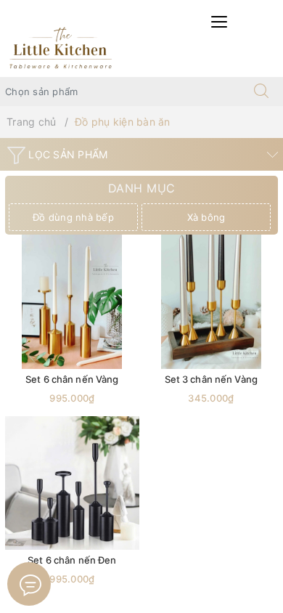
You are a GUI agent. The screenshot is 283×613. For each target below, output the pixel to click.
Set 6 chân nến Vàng (71, 379)
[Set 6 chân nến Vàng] (72, 302)
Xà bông (206, 217)
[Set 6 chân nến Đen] (72, 483)
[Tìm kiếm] (261, 91)
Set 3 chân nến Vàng (211, 379)
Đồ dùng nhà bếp (73, 217)
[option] (75, 217)
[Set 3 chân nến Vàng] (211, 302)
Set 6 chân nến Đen (72, 560)
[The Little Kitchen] (60, 47)
